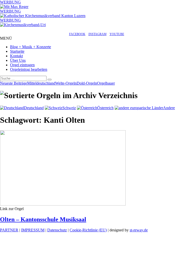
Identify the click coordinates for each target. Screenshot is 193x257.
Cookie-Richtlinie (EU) (88, 230)
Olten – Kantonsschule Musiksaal (43, 219)
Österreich (105, 108)
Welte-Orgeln (66, 83)
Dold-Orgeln (87, 83)
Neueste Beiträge (13, 83)
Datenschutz (57, 230)
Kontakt (16, 56)
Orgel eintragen (22, 65)
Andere (169, 108)
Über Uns (18, 60)
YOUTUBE (117, 34)
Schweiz (69, 108)
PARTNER (9, 230)
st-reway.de (139, 230)
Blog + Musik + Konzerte (30, 47)
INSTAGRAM (97, 34)
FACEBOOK (77, 34)
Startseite (17, 51)
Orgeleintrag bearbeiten (28, 69)
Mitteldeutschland (41, 83)
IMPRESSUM (32, 230)
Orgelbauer (106, 83)
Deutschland (34, 108)
